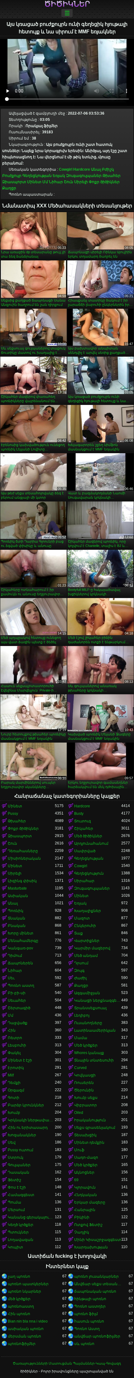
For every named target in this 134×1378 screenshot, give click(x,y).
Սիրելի (81, 182)
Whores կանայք (89, 1053)
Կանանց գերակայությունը (31, 1217)
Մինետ (34, 182)
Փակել (14, 1053)
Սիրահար (84, 881)
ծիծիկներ (67, 4)
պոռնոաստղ (21, 1306)
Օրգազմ (16, 1090)
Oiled (78, 1112)
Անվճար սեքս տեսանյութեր (97, 1284)
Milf (11, 1075)
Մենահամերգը (23, 940)
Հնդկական (85, 1195)
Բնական (17, 926)
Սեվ (12, 1142)
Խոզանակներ (22, 1135)
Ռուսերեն (84, 1083)
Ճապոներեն (20, 963)
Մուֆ (79, 1150)
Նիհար (56, 182)
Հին (12, 1030)
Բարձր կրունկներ (26, 1105)
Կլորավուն (85, 1187)
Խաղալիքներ (87, 911)
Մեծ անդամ (86, 955)
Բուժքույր (12, 175)
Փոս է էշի (17, 1187)
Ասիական (18, 896)
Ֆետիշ (14, 1180)
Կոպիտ (15, 1247)
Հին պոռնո (19, 1314)
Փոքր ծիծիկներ (104, 182)
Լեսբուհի (17, 1045)
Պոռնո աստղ (21, 985)
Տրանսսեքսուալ (90, 1008)
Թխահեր (112, 175)
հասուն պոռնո (89, 1321)
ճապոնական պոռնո (95, 1291)
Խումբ (14, 1112)
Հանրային (84, 1210)
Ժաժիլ (80, 978)
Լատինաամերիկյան (95, 1030)
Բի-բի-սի (17, 993)
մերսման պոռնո (24, 1336)
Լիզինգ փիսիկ (22, 881)
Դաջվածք (17, 1023)
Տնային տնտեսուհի (94, 1060)
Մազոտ (82, 918)
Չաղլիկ (81, 1232)
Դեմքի (14, 1083)
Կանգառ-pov (20, 948)
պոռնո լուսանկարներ (96, 1276)
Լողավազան (20, 1240)
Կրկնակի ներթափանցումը (31, 1120)
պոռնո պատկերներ (28, 1284)
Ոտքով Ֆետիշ (88, 1225)
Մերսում (16, 1210)
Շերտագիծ (19, 1008)
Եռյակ (59, 175)
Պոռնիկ (15, 911)
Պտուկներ (18, 1232)
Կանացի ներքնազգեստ (97, 1000)
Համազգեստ (21, 1195)
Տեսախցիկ (85, 1135)
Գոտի (13, 1097)
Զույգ (79, 970)
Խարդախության (91, 1247)
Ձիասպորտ (14, 182)
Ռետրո (15, 1038)
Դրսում (81, 963)
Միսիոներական (24, 858)
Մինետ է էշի (20, 1060)
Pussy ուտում (20, 1150)
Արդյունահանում (91, 843)
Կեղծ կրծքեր (20, 1225)
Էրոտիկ (16, 1068)
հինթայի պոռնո (90, 1299)
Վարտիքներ (86, 940)
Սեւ (11, 978)
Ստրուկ (15, 1157)
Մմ (45, 182)
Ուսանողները (88, 1023)
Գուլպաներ (19, 1165)
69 (76, 1180)
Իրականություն (90, 1120)
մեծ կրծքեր (19, 1299)
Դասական (18, 1172)
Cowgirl (65, 169)
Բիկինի (81, 1217)
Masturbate (17, 888)
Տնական (16, 918)
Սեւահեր (17, 1000)
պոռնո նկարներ (24, 1291)
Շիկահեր (83, 828)
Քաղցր (9, 188)
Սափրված (84, 851)
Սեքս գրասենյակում (94, 1127)
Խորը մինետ (20, 933)
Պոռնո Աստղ (87, 1329)
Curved (80, 1068)
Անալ (96, 169)
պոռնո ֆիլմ (86, 1314)
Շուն (68, 182)
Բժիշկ (108, 169)
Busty (79, 813)
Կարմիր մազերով (92, 948)
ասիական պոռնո (26, 1329)
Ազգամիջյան (87, 993)
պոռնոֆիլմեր (22, 1344)
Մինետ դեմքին (89, 1142)
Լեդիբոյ (81, 1015)
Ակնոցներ (84, 1172)
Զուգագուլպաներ (84, 175)
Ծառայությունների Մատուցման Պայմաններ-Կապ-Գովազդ (67, 1363)
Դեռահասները (23, 851)
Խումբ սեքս (86, 1097)
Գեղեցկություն (89, 873)
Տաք (78, 933)
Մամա (80, 1038)
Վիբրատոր (85, 1105)
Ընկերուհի (85, 926)
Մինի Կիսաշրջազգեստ (97, 1240)
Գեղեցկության (37, 175)
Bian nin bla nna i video (28, 1321)
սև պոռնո (84, 1344)
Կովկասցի (85, 1075)
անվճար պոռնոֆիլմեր (97, 1336)
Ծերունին (84, 1090)
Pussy (13, 813)
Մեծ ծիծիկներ (88, 836)
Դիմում (15, 955)
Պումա (14, 1202)
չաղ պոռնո (19, 1276)
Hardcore (81, 169)
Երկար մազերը (89, 1202)
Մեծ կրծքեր (86, 1045)
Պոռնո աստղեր (90, 1306)
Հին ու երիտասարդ (28, 1127)
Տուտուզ (82, 821)
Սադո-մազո (86, 1157)
